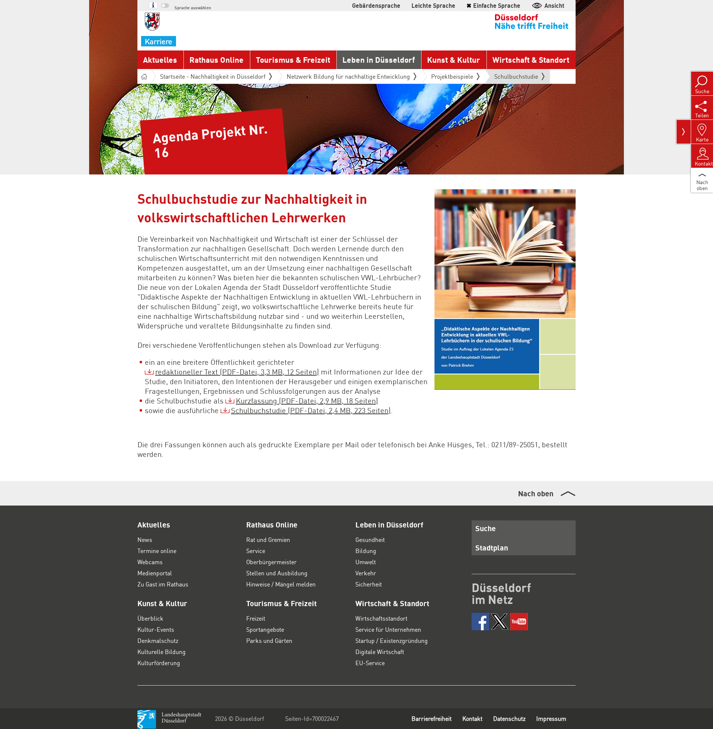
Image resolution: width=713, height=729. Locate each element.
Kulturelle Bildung (161, 652)
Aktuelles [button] (160, 60)
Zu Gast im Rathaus (162, 584)
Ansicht (554, 5)
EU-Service (370, 663)
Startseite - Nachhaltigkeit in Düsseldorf (213, 76)
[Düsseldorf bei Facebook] (480, 621)
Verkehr (365, 573)
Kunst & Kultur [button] (453, 60)
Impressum (551, 718)
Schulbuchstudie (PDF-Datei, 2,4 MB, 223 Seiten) (311, 410)
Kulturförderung (158, 663)
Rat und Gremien (268, 539)
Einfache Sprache (493, 5)
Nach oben (535, 493)
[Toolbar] (683, 132)
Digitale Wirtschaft (379, 652)
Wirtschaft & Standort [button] (530, 60)
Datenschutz (509, 718)
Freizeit (255, 618)
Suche (485, 528)
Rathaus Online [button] (216, 60)
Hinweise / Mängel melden (281, 584)
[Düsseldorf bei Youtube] (519, 621)
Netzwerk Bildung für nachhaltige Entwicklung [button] (348, 76)
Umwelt (365, 562)
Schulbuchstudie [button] (516, 78)
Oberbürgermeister (271, 562)
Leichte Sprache (433, 5)
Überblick (150, 618)
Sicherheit (368, 584)
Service (255, 551)
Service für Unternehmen (388, 629)
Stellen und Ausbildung (276, 573)
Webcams (150, 562)
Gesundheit (370, 539)
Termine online (156, 551)
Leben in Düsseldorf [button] (378, 60)
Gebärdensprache (376, 5)
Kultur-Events (155, 629)
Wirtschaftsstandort (381, 618)
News (144, 539)
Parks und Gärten (269, 640)
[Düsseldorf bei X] (499, 621)
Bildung (365, 551)
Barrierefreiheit (431, 718)
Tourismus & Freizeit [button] (293, 60)
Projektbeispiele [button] (452, 76)
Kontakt (472, 718)
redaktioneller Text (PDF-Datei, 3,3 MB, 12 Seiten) (237, 371)
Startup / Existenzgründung (391, 640)
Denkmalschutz (157, 640)
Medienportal (154, 573)
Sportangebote (265, 629)
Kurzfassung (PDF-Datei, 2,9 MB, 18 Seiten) (307, 400)
